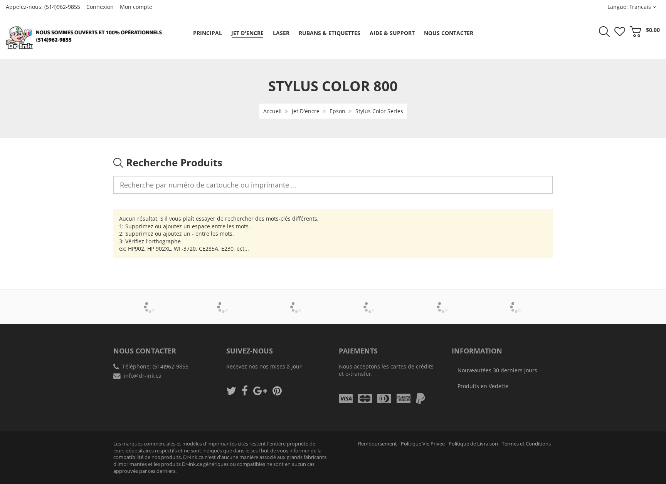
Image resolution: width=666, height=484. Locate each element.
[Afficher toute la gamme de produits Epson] (370, 301)
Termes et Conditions (526, 443)
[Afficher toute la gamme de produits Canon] (223, 301)
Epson (337, 111)
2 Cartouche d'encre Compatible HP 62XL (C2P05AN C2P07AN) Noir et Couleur (80, 460)
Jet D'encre (306, 111)
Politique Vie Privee (423, 443)
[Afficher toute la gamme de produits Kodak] (516, 301)
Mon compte (136, 6)
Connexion (100, 6)
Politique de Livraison (473, 443)
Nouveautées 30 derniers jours (497, 370)
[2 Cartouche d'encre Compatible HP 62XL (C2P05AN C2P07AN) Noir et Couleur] (21, 458)
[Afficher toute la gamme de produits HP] (443, 301)
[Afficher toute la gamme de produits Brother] (150, 301)
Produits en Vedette (482, 386)
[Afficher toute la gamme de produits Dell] (296, 301)
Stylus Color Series (379, 111)
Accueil (272, 111)
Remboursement (377, 443)
